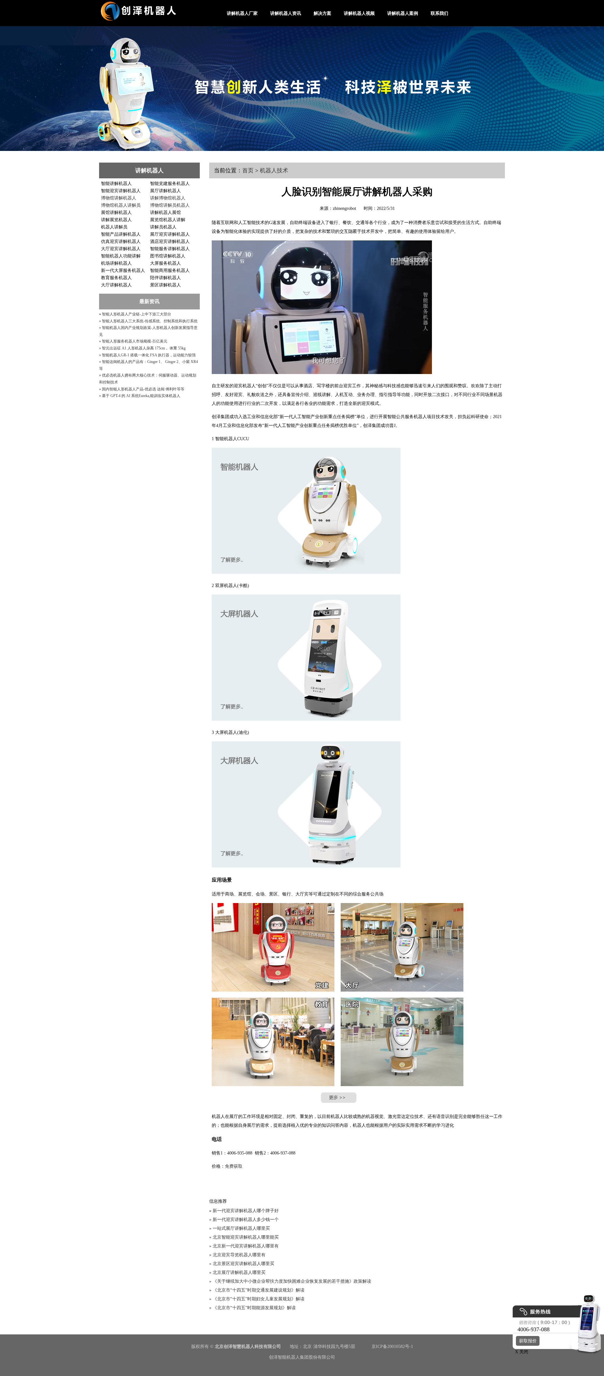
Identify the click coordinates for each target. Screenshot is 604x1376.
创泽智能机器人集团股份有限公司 (302, 1357)
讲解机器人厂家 (242, 13)
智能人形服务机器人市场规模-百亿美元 (134, 341)
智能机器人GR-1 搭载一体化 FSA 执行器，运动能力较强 (149, 355)
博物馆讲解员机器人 (170, 205)
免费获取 (234, 1166)
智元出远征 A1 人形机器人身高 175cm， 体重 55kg (144, 348)
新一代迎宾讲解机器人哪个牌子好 (246, 1210)
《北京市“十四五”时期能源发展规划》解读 (254, 1307)
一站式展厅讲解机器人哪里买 (241, 1228)
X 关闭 (519, 1352)
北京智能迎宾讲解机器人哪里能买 (246, 1237)
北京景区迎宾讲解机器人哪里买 (243, 1263)
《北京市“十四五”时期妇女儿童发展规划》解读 (259, 1299)
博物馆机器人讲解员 (121, 205)
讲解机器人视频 (359, 13)
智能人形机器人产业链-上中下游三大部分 (136, 314)
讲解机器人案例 (402, 13)
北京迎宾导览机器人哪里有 (239, 1254)
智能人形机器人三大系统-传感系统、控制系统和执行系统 (150, 321)
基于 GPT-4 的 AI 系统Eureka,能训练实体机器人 (141, 396)
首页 (248, 170)
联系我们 (439, 13)
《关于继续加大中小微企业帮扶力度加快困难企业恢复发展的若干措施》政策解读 (292, 1281)
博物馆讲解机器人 (118, 198)
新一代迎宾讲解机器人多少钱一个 (246, 1219)
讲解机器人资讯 (285, 13)
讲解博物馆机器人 (167, 198)
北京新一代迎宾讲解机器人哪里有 (246, 1246)
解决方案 (322, 13)
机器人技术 (274, 170)
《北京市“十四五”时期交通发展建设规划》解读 (259, 1290)
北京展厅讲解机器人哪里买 (239, 1272)
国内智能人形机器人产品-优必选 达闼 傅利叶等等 (143, 389)
